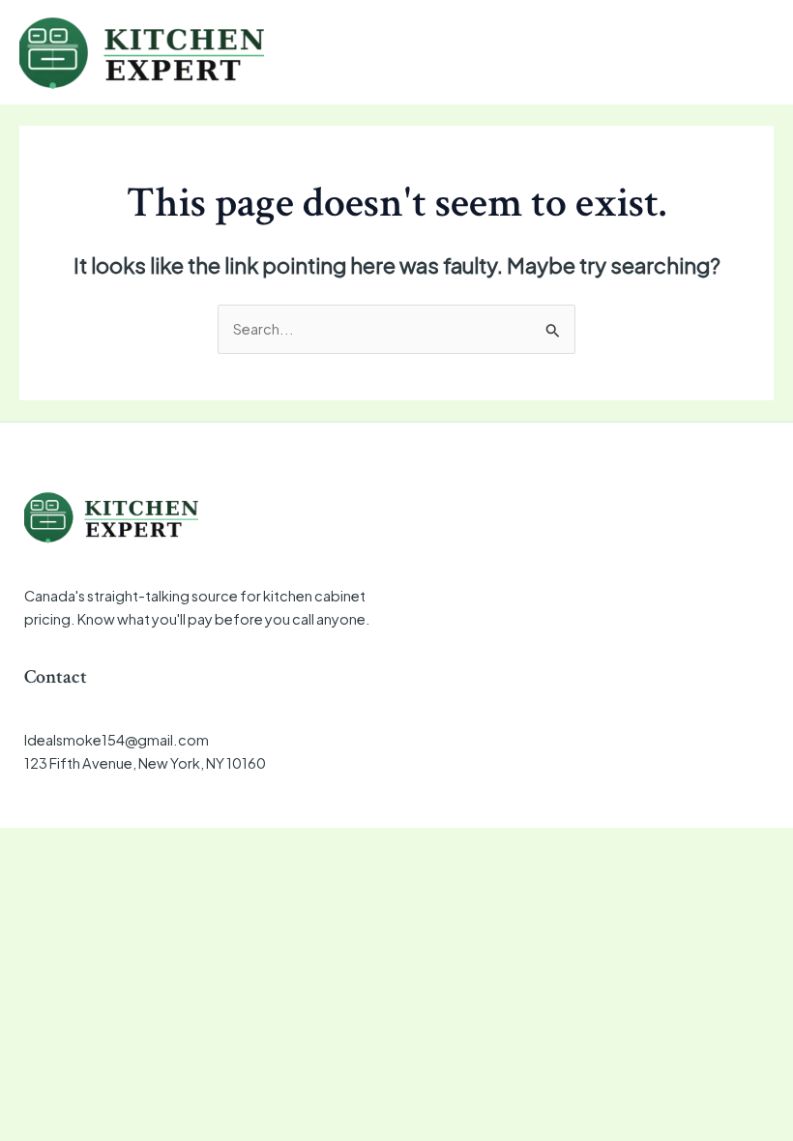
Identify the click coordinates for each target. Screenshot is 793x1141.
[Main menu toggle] (752, 52)
